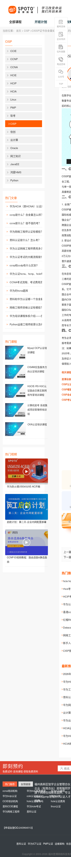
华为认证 (55, 796)
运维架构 (59, 843)
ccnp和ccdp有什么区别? (24, 265)
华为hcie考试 (34, 806)
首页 (18, 30)
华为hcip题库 (58, 790)
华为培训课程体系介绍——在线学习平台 (29, 316)
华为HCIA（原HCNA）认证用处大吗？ (29, 206)
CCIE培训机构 (10, 801)
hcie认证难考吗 (35, 801)
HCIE (13, 75)
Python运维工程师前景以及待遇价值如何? (29, 324)
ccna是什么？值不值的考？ (25, 223)
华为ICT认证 (34, 843)
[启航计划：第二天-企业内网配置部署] (26, 507)
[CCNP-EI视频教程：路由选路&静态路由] (26, 542)
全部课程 (15, 22)
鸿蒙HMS (15, 172)
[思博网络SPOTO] (35, 8)
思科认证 (31, 811)
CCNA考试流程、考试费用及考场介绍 (29, 282)
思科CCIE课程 (10, 806)
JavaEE (14, 164)
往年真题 (61, 51)
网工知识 (15, 156)
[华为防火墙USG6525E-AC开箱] (26, 471)
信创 (13, 132)
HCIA (13, 91)
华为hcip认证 (10, 796)
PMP (13, 107)
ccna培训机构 (10, 790)
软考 (13, 115)
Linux (13, 99)
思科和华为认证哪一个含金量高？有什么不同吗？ (29, 299)
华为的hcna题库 (19, 290)
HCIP (13, 83)
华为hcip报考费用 (36, 790)
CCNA (14, 67)
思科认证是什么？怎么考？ (25, 240)
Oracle (14, 148)
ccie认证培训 (34, 796)
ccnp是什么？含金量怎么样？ (27, 214)
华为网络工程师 (11, 811)
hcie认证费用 (58, 801)
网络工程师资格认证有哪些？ (26, 307)
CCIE (13, 51)
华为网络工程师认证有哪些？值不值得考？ (29, 231)
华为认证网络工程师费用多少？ (28, 248)
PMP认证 (48, 843)
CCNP (14, 59)
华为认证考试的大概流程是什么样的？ (29, 257)
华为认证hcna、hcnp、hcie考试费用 (29, 273)
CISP (26, 30)
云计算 (14, 140)
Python (14, 180)
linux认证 (56, 806)
